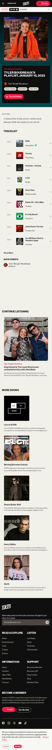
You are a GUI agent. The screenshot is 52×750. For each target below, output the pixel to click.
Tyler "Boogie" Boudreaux (13, 364)
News (4, 638)
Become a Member (34, 667)
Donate (45, 3)
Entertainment (8, 642)
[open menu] (4, 3)
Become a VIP (32, 671)
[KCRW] (6, 609)
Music (29, 642)
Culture (5, 650)
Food (4, 646)
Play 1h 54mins (15, 96)
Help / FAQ (6, 675)
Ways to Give (32, 675)
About (4, 667)
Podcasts (31, 646)
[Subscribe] (47, 622)
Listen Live (12, 3)
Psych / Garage (10, 89)
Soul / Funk (33, 89)
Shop (29, 679)
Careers (5, 671)
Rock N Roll (22, 89)
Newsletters (7, 679)
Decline (6, 746)
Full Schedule (32, 650)
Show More (8, 253)
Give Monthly (23, 710)
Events (5, 653)
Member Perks (32, 682)
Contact (5, 682)
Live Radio (31, 638)
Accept (17, 746)
